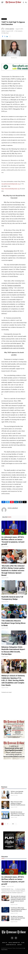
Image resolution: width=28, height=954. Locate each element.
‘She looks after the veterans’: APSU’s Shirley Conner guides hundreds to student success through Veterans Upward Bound (13, 570)
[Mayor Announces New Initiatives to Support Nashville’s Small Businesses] (5, 805)
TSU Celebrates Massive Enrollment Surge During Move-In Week (13, 623)
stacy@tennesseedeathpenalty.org (10, 184)
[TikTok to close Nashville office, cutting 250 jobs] (5, 795)
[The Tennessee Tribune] (13, 2)
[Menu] (2, 2)
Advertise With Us (11, 944)
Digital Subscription (14, 942)
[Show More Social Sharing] (10, 36)
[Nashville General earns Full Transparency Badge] (14, 587)
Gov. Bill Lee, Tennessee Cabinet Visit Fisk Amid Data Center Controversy (18, 918)
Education (4, 873)
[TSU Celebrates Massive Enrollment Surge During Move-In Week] (14, 611)
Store (22, 942)
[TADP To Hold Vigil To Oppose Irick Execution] (14, 48)
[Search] (26, 2)
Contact (19, 944)
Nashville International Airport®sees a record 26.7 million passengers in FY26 (18, 813)
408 (13, 823)
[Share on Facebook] (2, 36)
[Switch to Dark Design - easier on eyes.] (23, 2)
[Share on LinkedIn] (7, 36)
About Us (4, 942)
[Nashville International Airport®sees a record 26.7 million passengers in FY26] (5, 815)
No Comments (19, 31)
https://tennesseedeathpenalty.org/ (10, 188)
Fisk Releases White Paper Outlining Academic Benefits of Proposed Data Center (19, 909)
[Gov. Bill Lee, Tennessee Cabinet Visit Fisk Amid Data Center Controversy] (5, 918)
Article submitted (10, 28)
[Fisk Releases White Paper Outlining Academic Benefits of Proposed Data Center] (5, 910)
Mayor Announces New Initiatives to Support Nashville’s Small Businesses (18, 803)
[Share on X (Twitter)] (5, 36)
